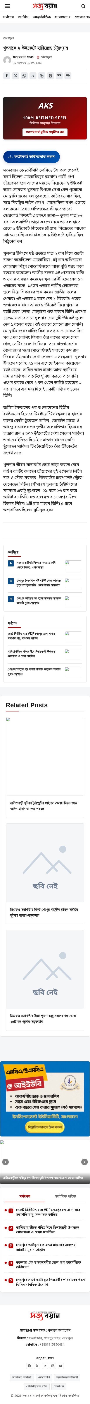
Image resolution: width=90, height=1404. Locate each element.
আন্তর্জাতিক (42, 17)
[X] (37, 1366)
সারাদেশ (61, 17)
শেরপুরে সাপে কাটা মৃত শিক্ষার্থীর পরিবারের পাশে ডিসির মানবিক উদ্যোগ (50, 1282)
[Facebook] (29, 1366)
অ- (68, 76)
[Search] (83, 6)
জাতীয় (23, 17)
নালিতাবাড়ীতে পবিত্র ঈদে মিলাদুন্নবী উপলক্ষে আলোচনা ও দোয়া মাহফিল (47, 1230)
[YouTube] (61, 1366)
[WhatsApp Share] (24, 75)
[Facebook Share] (6, 75)
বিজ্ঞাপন (59, 1386)
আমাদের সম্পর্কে (21, 1377)
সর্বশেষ (8, 17)
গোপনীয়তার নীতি (36, 1386)
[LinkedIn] (45, 1366)
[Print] (50, 75)
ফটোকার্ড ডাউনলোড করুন (34, 156)
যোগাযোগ (44, 1377)
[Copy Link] (41, 75)
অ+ (59, 76)
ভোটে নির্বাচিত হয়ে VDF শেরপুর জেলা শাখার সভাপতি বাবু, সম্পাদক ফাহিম (48, 1212)
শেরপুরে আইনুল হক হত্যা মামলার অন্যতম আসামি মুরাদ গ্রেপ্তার (46, 1247)
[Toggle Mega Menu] (7, 6)
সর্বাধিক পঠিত (65, 1196)
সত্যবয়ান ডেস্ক (23, 57)
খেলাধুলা (8, 38)
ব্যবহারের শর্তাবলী (67, 1377)
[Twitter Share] (15, 75)
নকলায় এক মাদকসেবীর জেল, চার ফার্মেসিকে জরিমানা (48, 1265)
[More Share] (32, 75)
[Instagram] (53, 1366)
